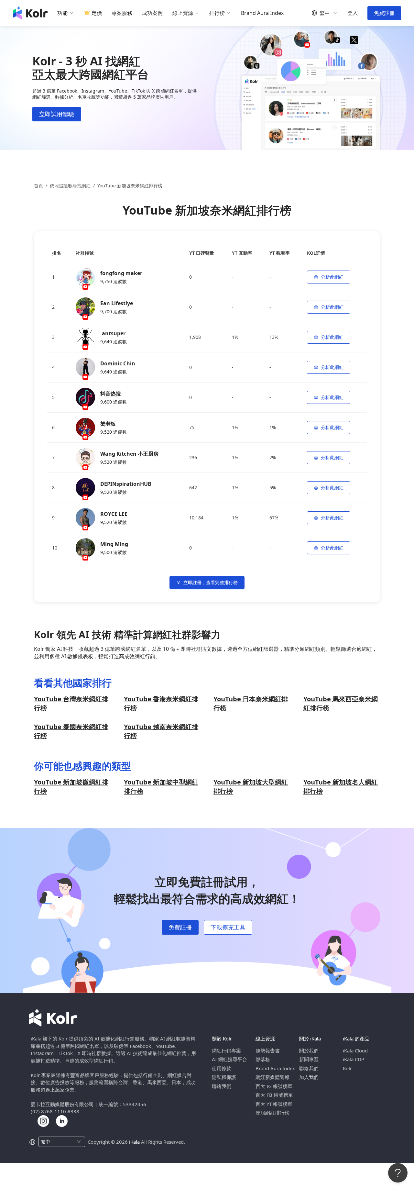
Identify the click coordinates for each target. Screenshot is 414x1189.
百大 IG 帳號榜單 (274, 1086)
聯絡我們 (221, 1086)
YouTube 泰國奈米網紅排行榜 (71, 731)
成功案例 (152, 13)
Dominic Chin (117, 363)
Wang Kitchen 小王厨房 (129, 453)
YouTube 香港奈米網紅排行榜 (161, 703)
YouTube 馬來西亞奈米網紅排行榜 (340, 703)
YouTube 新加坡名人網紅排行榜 (340, 786)
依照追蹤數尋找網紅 (70, 186)
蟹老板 (108, 423)
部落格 (263, 1059)
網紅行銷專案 (226, 1050)
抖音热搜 (110, 393)
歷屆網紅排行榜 (272, 1112)
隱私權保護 (224, 1077)
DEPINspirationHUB (125, 483)
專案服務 (122, 13)
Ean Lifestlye (116, 303)
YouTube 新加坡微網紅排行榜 (71, 786)
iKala (134, 1142)
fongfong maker (121, 273)
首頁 (38, 186)
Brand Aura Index (262, 13)
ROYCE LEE (113, 513)
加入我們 (309, 1077)
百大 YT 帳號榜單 (274, 1104)
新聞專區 (309, 1059)
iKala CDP (353, 1059)
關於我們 (309, 1050)
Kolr (347, 1068)
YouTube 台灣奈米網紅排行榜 (71, 703)
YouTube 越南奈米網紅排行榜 (161, 731)
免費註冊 (384, 13)
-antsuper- (113, 333)
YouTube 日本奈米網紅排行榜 (250, 703)
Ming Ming (114, 544)
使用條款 (221, 1068)
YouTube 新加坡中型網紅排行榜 (161, 786)
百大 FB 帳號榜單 (274, 1095)
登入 (352, 13)
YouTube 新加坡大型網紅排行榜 (250, 786)
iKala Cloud (355, 1050)
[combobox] (58, 1142)
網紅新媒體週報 (272, 1077)
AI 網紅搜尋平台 (229, 1059)
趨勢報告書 (268, 1050)
